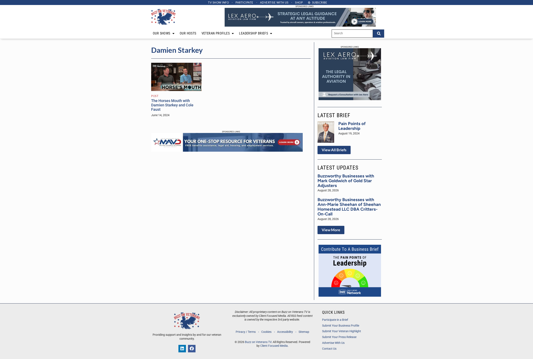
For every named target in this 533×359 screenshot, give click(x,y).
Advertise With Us (333, 343)
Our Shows (161, 33)
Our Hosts (188, 33)
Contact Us (329, 348)
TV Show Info (218, 2)
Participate (244, 2)
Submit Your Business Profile (340, 325)
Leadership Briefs (253, 33)
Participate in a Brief (335, 320)
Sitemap (304, 332)
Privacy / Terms (246, 332)
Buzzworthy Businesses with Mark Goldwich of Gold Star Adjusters (346, 180)
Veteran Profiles (216, 33)
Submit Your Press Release (339, 337)
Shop (299, 2)
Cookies (266, 332)
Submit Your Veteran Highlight (341, 331)
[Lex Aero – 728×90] (300, 25)
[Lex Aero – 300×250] (350, 99)
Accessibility (285, 332)
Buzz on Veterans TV (258, 342)
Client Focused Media (274, 346)
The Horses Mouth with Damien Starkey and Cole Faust (172, 105)
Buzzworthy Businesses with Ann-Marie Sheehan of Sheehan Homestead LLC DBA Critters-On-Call (349, 206)
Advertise (274, 2)
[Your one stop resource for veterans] (227, 150)
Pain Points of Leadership (352, 126)
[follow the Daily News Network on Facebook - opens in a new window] (192, 348)
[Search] (378, 34)
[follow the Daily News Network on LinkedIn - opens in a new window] (182, 348)
